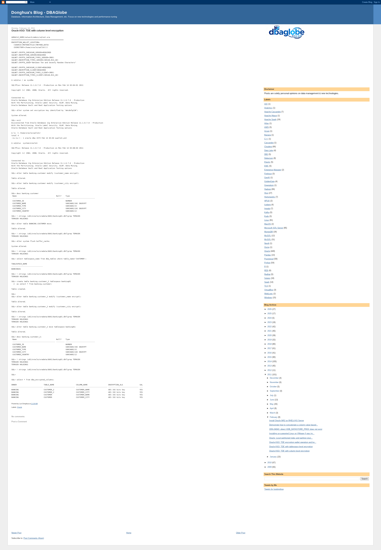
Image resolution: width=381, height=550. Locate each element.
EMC (266, 166)
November (274, 382)
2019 (269, 340)
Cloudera (268, 146)
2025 (269, 313)
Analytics (268, 108)
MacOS (267, 224)
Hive (266, 193)
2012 (269, 370)
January (273, 457)
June (272, 400)
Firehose (268, 174)
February (274, 417)
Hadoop (267, 189)
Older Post (240, 533)
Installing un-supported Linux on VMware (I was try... (291, 433)
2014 (269, 361)
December (274, 378)
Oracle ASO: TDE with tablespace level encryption (291, 446)
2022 (269, 326)
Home (128, 533)
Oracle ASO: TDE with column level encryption (289, 451)
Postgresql (269, 259)
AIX (266, 104)
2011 (269, 374)
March (273, 413)
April (272, 408)
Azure (266, 131)
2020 (269, 335)
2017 (269, 348)
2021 (269, 331)
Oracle (19, 407)
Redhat (267, 274)
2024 (269, 318)
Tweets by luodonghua (274, 489)
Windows (268, 297)
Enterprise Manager (272, 170)
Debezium (268, 158)
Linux (266, 220)
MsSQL (267, 236)
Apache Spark (270, 119)
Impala (267, 208)
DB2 (266, 154)
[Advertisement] (100, 509)
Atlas (266, 123)
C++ (266, 139)
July (272, 395)
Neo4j (266, 243)
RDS (266, 270)
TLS (266, 286)
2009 (269, 467)
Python (267, 263)
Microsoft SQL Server (273, 228)
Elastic (267, 162)
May (272, 404)
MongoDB (268, 232)
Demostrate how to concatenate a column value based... (293, 425)
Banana (267, 135)
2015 (269, 357)
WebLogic (268, 294)
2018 (269, 344)
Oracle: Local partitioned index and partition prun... (291, 438)
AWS (266, 127)
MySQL (267, 239)
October (273, 386)
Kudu (266, 216)
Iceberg (267, 205)
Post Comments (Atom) (34, 538)
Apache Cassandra (272, 112)
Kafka (266, 212)
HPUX (267, 201)
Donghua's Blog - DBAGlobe (39, 12)
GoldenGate (269, 181)
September (275, 391)
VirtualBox (268, 290)
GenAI (267, 177)
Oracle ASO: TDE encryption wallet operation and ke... (292, 442)
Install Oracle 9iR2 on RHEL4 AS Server (286, 420)
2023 (269, 322)
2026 (269, 309)
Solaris (267, 278)
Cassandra (269, 143)
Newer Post (16, 533)
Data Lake (268, 150)
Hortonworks (269, 197)
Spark (266, 282)
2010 (269, 462)
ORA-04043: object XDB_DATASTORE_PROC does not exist (295, 429)
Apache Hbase (270, 115)
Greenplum (269, 185)
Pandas (267, 255)
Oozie (266, 247)
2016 (269, 353)
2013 (269, 366)
